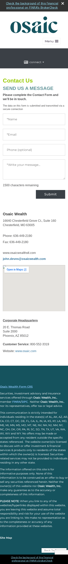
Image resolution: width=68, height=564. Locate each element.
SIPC (25, 401)
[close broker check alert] (62, 3)
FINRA (16, 401)
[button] (51, 41)
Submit (50, 194)
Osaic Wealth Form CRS (16, 386)
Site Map (6, 537)
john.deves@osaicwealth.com (24, 258)
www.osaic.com (25, 351)
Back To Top (52, 550)
